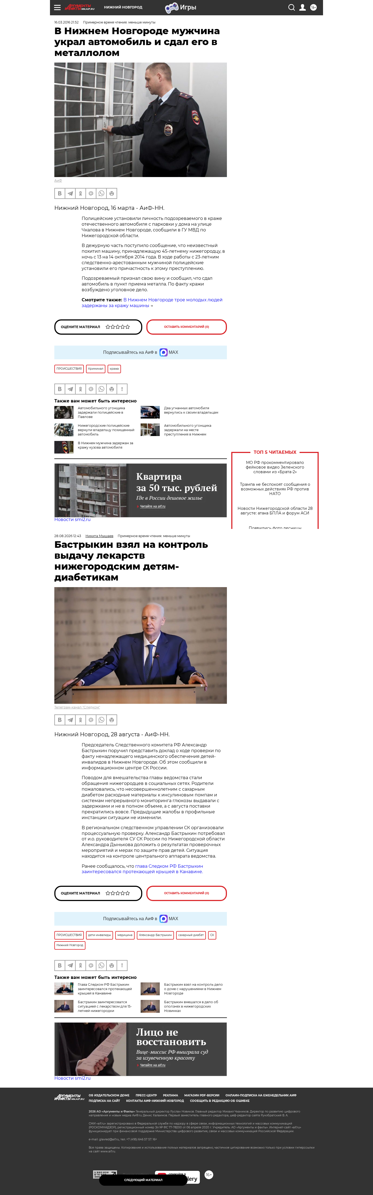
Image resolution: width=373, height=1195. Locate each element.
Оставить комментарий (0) (186, 327)
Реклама (170, 1095)
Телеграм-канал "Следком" (77, 707)
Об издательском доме (109, 1095)
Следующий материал (143, 1180)
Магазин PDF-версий (201, 1095)
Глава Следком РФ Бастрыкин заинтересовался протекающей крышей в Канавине (105, 988)
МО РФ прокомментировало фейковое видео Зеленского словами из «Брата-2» (275, 467)
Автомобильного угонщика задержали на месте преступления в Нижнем (187, 429)
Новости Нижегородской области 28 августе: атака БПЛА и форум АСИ (275, 511)
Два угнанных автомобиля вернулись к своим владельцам (191, 410)
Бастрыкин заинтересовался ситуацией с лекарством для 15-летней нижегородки (105, 1006)
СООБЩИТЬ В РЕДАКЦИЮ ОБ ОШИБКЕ (220, 1101)
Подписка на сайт (104, 1101)
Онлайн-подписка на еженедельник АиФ (261, 1095)
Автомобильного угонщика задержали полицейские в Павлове (101, 412)
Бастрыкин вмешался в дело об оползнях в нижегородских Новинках (191, 1006)
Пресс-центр (146, 1095)
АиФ (58, 180)
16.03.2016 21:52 (66, 22)
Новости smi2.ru (72, 519)
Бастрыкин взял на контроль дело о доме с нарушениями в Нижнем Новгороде (193, 988)
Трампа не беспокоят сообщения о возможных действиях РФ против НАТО (275, 489)
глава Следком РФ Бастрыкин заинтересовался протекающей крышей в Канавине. (142, 869)
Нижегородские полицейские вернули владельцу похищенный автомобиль (106, 429)
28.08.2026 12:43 (67, 536)
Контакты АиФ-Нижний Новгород (155, 1101)
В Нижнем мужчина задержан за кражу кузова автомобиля (105, 445)
